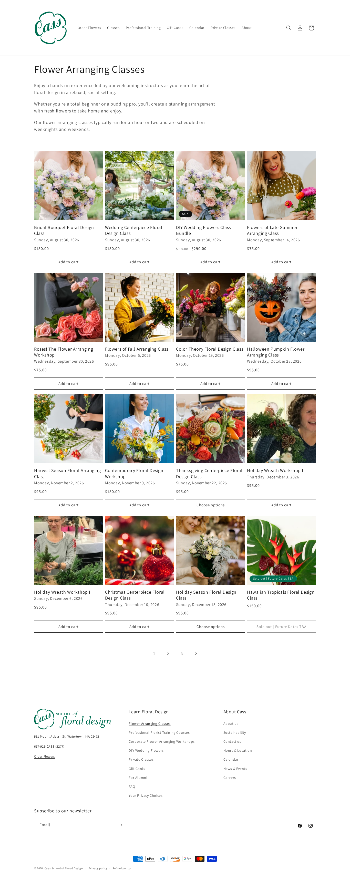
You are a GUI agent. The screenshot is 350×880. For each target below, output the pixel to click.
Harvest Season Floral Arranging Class (67, 473)
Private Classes (141, 759)
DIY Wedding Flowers (146, 750)
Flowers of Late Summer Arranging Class (272, 230)
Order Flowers (44, 756)
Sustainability (234, 732)
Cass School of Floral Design (64, 868)
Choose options (211, 504)
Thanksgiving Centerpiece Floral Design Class (209, 473)
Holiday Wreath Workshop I (275, 470)
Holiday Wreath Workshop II (63, 592)
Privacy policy (98, 868)
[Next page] (195, 653)
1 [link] (154, 653)
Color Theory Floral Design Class (209, 349)
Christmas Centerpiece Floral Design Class (135, 595)
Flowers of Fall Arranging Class (136, 349)
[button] (288, 28)
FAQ (132, 786)
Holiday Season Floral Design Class (206, 595)
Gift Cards (137, 768)
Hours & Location (237, 750)
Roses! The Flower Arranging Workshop (63, 352)
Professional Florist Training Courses (159, 732)
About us (231, 723)
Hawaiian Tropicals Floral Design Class (280, 595)
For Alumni (138, 777)
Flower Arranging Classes (149, 723)
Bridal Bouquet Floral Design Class (64, 230)
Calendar (231, 759)
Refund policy (121, 868)
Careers (229, 777)
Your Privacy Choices (145, 795)
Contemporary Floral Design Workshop (134, 473)
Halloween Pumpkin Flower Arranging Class (275, 352)
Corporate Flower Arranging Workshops (162, 741)
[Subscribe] (120, 825)
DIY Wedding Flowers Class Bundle (203, 230)
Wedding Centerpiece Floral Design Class (133, 230)
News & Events (235, 768)
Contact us (232, 741)
